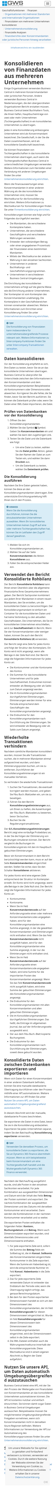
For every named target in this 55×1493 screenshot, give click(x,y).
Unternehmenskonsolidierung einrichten (26, 179)
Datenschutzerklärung (27, 1477)
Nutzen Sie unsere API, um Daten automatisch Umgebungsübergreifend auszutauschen (25, 1104)
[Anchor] (2, 358)
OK (46, 1482)
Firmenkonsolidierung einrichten (32, 209)
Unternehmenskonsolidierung (21, 28)
